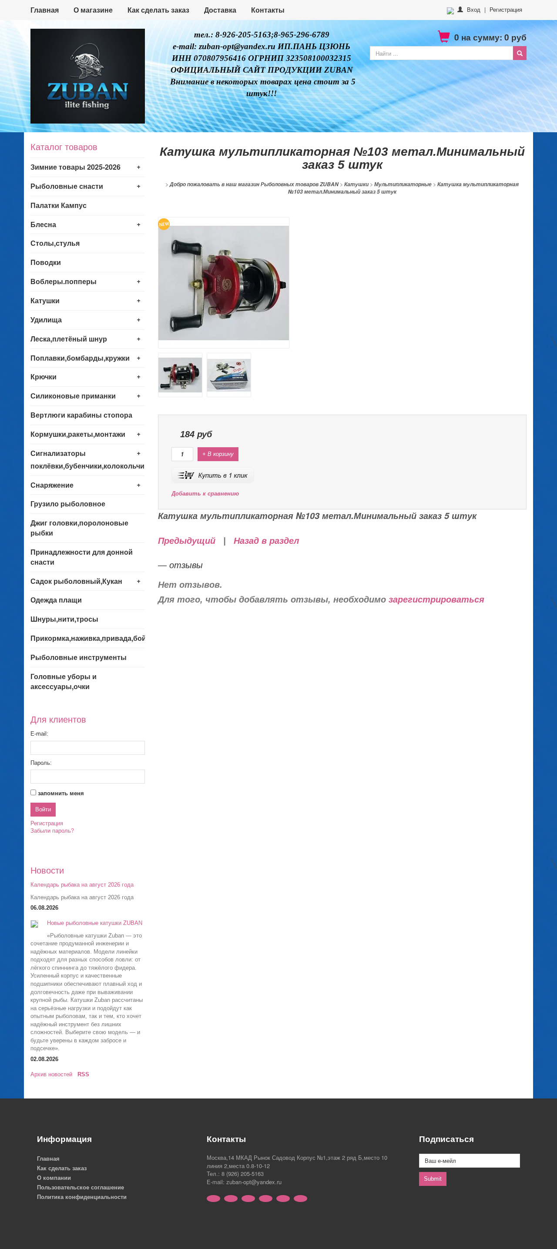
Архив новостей (51, 1074)
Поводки (45, 262)
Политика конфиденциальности (82, 1196)
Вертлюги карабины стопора (81, 415)
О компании (54, 1177)
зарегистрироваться (436, 599)
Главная (44, 10)
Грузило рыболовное (67, 504)
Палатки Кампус (58, 205)
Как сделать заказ (158, 10)
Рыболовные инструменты (78, 657)
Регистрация (506, 9)
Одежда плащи (56, 600)
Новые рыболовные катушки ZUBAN (94, 923)
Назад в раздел (266, 541)
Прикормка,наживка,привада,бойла (87, 638)
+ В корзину (218, 454)
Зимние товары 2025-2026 (75, 167)
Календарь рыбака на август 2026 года (82, 884)
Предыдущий (186, 541)
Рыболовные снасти (66, 186)
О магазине (93, 10)
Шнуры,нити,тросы (64, 619)
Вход (473, 9)
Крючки (43, 377)
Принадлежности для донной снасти (81, 557)
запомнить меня (61, 793)
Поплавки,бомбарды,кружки (80, 358)
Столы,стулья (55, 243)
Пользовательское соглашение (80, 1187)
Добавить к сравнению (205, 493)
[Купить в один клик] (212, 474)
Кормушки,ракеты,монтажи (77, 434)
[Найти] (520, 53)
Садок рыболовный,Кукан (76, 581)
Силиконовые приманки (73, 396)
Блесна (43, 224)
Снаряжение (52, 485)
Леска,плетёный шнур (68, 339)
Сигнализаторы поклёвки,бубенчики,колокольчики (87, 459)
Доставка (220, 10)
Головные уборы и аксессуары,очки (63, 681)
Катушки (45, 300)
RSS (83, 1074)
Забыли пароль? (52, 830)
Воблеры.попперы (63, 281)
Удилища (46, 320)
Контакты (268, 10)
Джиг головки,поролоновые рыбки (79, 528)
